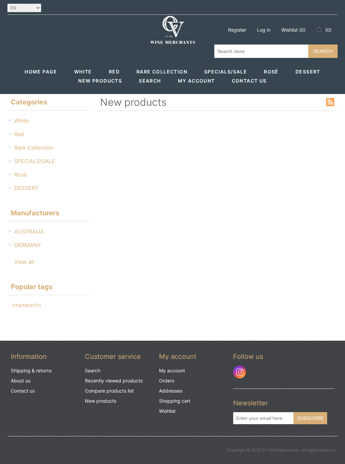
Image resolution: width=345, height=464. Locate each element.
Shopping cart (174, 401)
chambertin (26, 305)
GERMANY (27, 245)
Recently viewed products (114, 380)
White (83, 71)
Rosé (271, 71)
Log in (264, 30)
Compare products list (109, 391)
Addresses (170, 391)
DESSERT (307, 71)
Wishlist (167, 411)
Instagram (239, 372)
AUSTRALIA (29, 231)
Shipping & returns (31, 370)
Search (323, 51)
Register (237, 30)
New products (100, 81)
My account (196, 81)
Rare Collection (161, 71)
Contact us (249, 81)
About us (20, 380)
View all (24, 261)
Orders (166, 380)
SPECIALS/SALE (225, 71)
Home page (41, 71)
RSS (330, 102)
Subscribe (310, 418)
